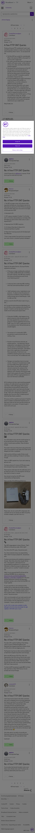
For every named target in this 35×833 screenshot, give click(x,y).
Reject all (17, 145)
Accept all (17, 141)
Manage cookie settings (17, 150)
